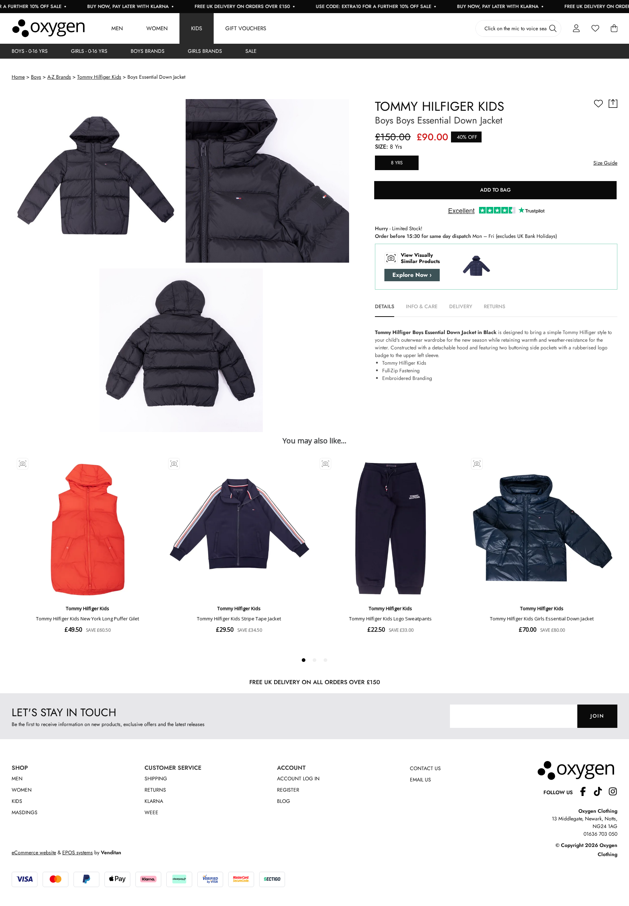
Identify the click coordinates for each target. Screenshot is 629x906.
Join (597, 715)
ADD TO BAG (495, 189)
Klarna (154, 801)
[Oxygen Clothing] (48, 28)
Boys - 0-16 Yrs (30, 51)
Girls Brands (205, 51)
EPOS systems (77, 852)
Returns (155, 789)
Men (117, 28)
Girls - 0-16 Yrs (89, 51)
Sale (251, 51)
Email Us (420, 779)
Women (157, 28)
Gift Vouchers (245, 28)
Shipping (156, 778)
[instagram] (612, 792)
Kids (196, 28)
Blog (283, 801)
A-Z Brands (59, 77)
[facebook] (585, 792)
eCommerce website (34, 852)
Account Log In (298, 778)
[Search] (553, 28)
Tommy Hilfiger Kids (99, 77)
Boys (36, 77)
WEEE (151, 812)
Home (18, 77)
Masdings (24, 812)
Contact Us (425, 768)
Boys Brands (148, 51)
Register (288, 789)
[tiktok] (600, 792)
